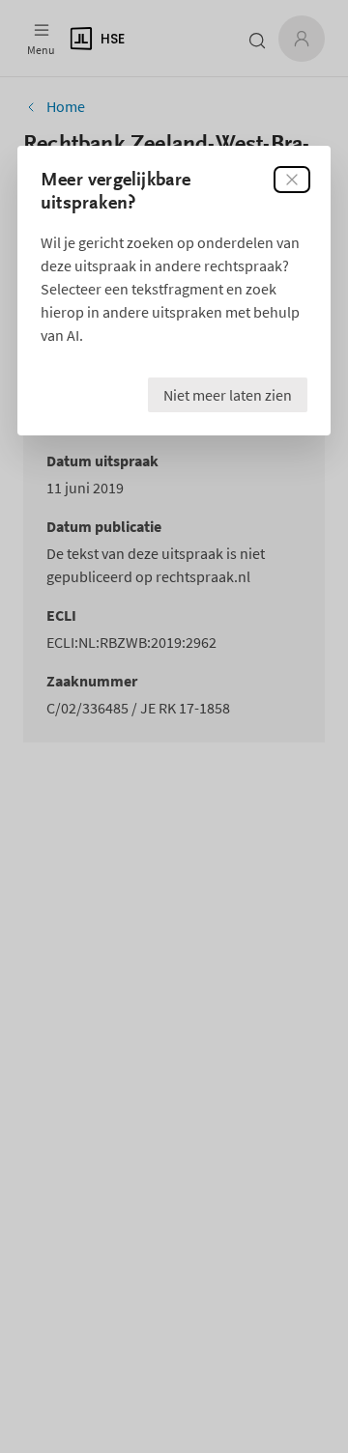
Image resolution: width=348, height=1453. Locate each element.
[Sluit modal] (291, 179)
